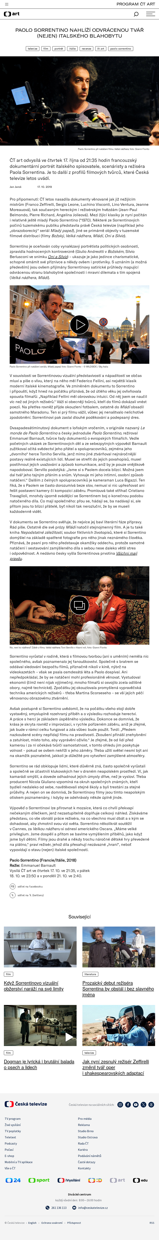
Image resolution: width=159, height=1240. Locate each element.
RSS (152, 1223)
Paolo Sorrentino (120, 48)
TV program (13, 1119)
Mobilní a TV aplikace (19, 1162)
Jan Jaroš (15, 187)
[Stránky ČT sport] (39, 1181)
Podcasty (11, 1143)
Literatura (90, 974)
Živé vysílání (13, 1125)
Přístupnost (74, 1223)
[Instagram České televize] (120, 1107)
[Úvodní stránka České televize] (26, 1106)
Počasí (9, 1150)
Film (45, 48)
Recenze (86, 48)
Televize (32, 48)
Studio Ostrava (88, 1137)
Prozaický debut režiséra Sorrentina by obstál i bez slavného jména (118, 988)
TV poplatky (13, 1131)
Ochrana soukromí (51, 1223)
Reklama (84, 1125)
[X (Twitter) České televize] (143, 1107)
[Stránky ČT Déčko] (95, 1181)
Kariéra (83, 1150)
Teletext (10, 1137)
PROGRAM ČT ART (136, 4)
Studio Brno (86, 1131)
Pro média (85, 1119)
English (32, 1223)
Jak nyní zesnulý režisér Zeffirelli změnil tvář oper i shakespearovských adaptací (115, 1067)
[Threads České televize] (151, 1107)
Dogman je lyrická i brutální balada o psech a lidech (39, 1064)
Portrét (58, 48)
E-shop (9, 1156)
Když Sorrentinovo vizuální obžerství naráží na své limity (34, 985)
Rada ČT (83, 1143)
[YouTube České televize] (136, 1107)
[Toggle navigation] (6, 4)
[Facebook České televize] (128, 1107)
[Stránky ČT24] (13, 1181)
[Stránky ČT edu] (143, 1180)
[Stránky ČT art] (117, 1181)
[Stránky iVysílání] (72, 1180)
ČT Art (100, 48)
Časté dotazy (86, 1162)
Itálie (72, 48)
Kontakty (84, 1168)
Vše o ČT (10, 1168)
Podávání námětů (89, 1156)
